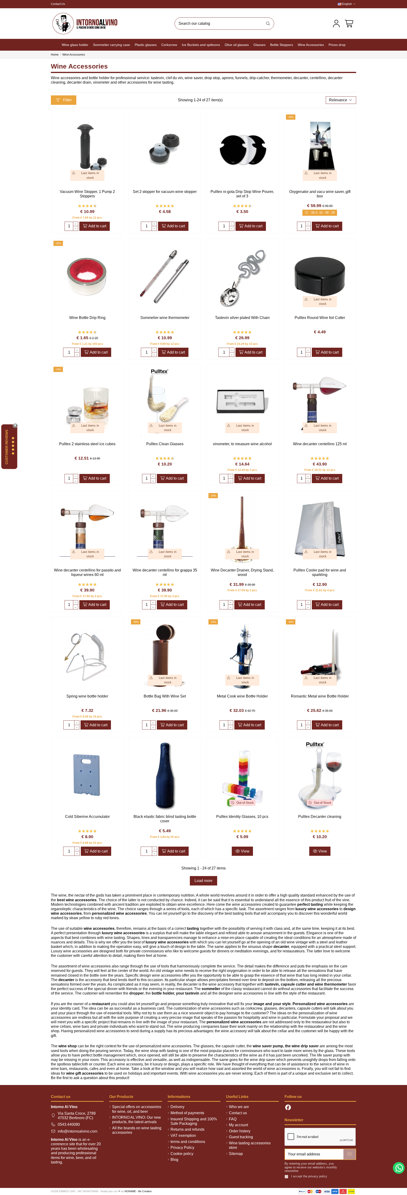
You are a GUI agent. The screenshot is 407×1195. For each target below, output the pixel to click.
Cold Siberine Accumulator (87, 817)
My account (238, 1125)
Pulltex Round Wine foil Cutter (320, 318)
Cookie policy (182, 1154)
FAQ (232, 1119)
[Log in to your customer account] (336, 23)
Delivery (177, 1107)
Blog (174, 1160)
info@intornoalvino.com (77, 1131)
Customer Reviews (6, 446)
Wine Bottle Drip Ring (87, 318)
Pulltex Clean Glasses (164, 444)
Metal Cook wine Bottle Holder (242, 696)
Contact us (238, 1113)
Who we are (239, 1107)
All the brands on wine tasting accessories (136, 1130)
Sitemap (236, 1154)
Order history (239, 1131)
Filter (67, 100)
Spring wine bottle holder (87, 696)
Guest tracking (241, 1137)
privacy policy (317, 1176)
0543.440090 (69, 1124)
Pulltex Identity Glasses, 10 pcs (242, 817)
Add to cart (97, 226)
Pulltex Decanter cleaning (319, 817)
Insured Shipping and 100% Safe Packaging (194, 1121)
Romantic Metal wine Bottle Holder (320, 696)
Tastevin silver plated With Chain (242, 318)
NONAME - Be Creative (138, 1191)
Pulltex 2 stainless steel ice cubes (87, 444)
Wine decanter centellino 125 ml (320, 444)
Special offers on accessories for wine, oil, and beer (136, 1109)
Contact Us (58, 4)
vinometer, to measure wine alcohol (242, 444)
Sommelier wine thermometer (164, 318)
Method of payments (187, 1113)
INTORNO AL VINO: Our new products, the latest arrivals (136, 1119)
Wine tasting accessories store (250, 1145)
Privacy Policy (182, 1148)
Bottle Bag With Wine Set (165, 696)
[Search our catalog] (268, 23)
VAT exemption (183, 1136)
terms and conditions (188, 1142)
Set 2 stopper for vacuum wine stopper (165, 192)
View (244, 851)
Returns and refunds (187, 1129)
